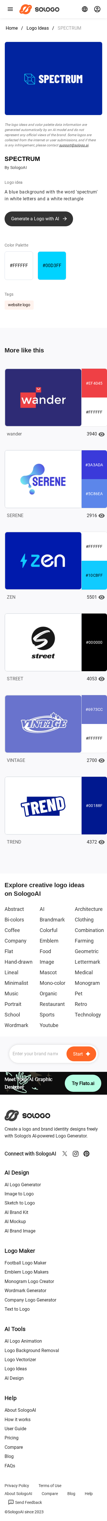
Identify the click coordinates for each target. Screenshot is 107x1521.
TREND (14, 842)
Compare (14, 1447)
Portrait (13, 1004)
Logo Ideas (38, 28)
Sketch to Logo (20, 1203)
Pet (78, 993)
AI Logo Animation (23, 1341)
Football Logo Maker (25, 1263)
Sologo (40, 9)
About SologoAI (20, 1410)
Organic (48, 993)
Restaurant (52, 1004)
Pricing (12, 1438)
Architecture (89, 909)
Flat (9, 951)
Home (12, 28)
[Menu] (10, 9)
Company (16, 941)
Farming (84, 941)
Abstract (14, 909)
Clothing (84, 920)
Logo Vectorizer (20, 1359)
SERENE (15, 515)
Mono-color (52, 983)
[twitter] (65, 1154)
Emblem (49, 941)
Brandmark (52, 920)
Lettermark (87, 962)
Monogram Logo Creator (29, 1281)
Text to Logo (17, 1309)
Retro (81, 1004)
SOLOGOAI (32, 1115)
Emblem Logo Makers (27, 1272)
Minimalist (16, 983)
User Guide (15, 1428)
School (12, 1015)
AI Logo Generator (23, 1184)
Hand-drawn (19, 962)
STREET (15, 678)
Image (47, 962)
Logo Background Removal (32, 1350)
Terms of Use (50, 1485)
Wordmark (16, 1025)
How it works (18, 1419)
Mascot (48, 972)
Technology (88, 1015)
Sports (47, 1015)
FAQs (10, 1465)
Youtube (49, 1025)
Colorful (48, 930)
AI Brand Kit (16, 1212)
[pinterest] (86, 1154)
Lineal (11, 972)
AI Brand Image (20, 1231)
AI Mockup (15, 1221)
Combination (89, 930)
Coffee (12, 930)
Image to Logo (19, 1194)
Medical (84, 972)
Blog (9, 1456)
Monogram (87, 983)
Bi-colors (14, 920)
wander (14, 434)
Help (89, 1493)
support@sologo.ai (73, 145)
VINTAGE (16, 760)
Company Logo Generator (30, 1300)
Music (11, 993)
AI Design (14, 1378)
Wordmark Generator (25, 1290)
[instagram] (75, 1154)
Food (45, 951)
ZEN (11, 597)
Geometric (86, 951)
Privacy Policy (17, 1485)
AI (42, 909)
